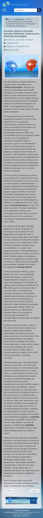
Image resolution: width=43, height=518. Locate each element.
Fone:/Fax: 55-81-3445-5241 (21, 514)
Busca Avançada (21, 13)
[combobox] (25, 10)
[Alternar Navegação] (4, 10)
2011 (16, 43)
